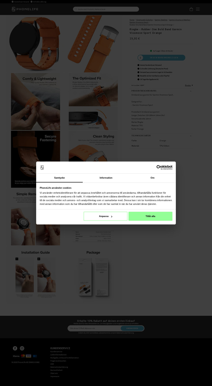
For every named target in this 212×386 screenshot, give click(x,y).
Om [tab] (152, 177)
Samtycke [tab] (59, 177)
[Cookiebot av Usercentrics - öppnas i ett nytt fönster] (158, 167)
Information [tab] (106, 177)
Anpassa (103, 216)
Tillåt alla (150, 216)
